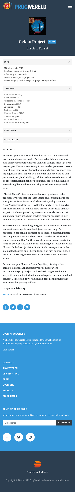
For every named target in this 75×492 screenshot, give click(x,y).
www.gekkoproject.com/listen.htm (40, 80)
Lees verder (8, 350)
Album (52, 41)
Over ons (8, 385)
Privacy (8, 390)
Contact (8, 362)
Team (6, 379)
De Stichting (11, 374)
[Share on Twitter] (13, 307)
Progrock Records (18, 74)
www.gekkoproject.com (24, 77)
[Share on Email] (27, 307)
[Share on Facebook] (6, 307)
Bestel (6, 294)
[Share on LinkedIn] (20, 307)
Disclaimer (10, 396)
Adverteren (10, 368)
